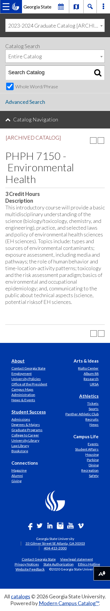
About (18, 360)
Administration (23, 394)
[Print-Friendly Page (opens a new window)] (93, 140)
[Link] (76, 6)
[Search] (98, 72)
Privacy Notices (27, 564)
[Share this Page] (85, 140)
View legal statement (76, 559)
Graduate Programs (27, 430)
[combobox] (55, 25)
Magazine (19, 470)
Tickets (93, 403)
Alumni (17, 475)
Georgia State (37, 6)
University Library (25, 440)
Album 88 (91, 373)
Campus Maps (22, 389)
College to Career (25, 435)
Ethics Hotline (89, 564)
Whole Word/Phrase (36, 86)
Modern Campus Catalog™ (69, 603)
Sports (94, 409)
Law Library (20, 446)
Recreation (90, 470)
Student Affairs (87, 449)
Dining (94, 465)
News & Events (23, 400)
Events (93, 444)
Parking (93, 460)
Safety (94, 475)
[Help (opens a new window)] (101, 140)
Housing (92, 454)
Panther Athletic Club (82, 414)
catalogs (20, 596)
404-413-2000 (55, 548)
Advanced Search (25, 102)
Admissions (20, 419)
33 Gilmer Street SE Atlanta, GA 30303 (55, 543)
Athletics (89, 396)
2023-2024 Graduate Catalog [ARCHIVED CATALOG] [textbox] (56, 25)
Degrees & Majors (25, 424)
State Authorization (58, 564)
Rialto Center (88, 368)
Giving (16, 481)
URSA (94, 384)
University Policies (26, 379)
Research (91, 379)
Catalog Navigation (35, 119)
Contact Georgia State (28, 368)
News (94, 424)
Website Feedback (30, 569)
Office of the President (29, 384)
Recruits (92, 419)
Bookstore (19, 451)
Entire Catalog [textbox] (25, 56)
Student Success (28, 411)
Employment (21, 373)
